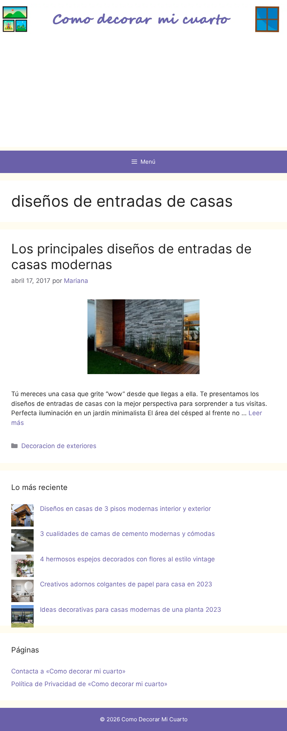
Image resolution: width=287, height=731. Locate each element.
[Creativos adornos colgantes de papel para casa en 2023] (22, 592)
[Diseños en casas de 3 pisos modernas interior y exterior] (22, 517)
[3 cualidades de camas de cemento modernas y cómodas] (22, 542)
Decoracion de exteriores (58, 446)
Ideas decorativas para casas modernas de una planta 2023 (130, 609)
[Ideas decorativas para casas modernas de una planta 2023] (22, 617)
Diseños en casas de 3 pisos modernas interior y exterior (125, 508)
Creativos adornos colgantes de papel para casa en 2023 (126, 584)
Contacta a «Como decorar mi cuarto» (68, 671)
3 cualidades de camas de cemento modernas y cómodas (127, 533)
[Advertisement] (143, 94)
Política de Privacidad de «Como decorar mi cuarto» (89, 684)
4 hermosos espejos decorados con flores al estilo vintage (127, 559)
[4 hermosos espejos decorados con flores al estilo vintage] (22, 567)
